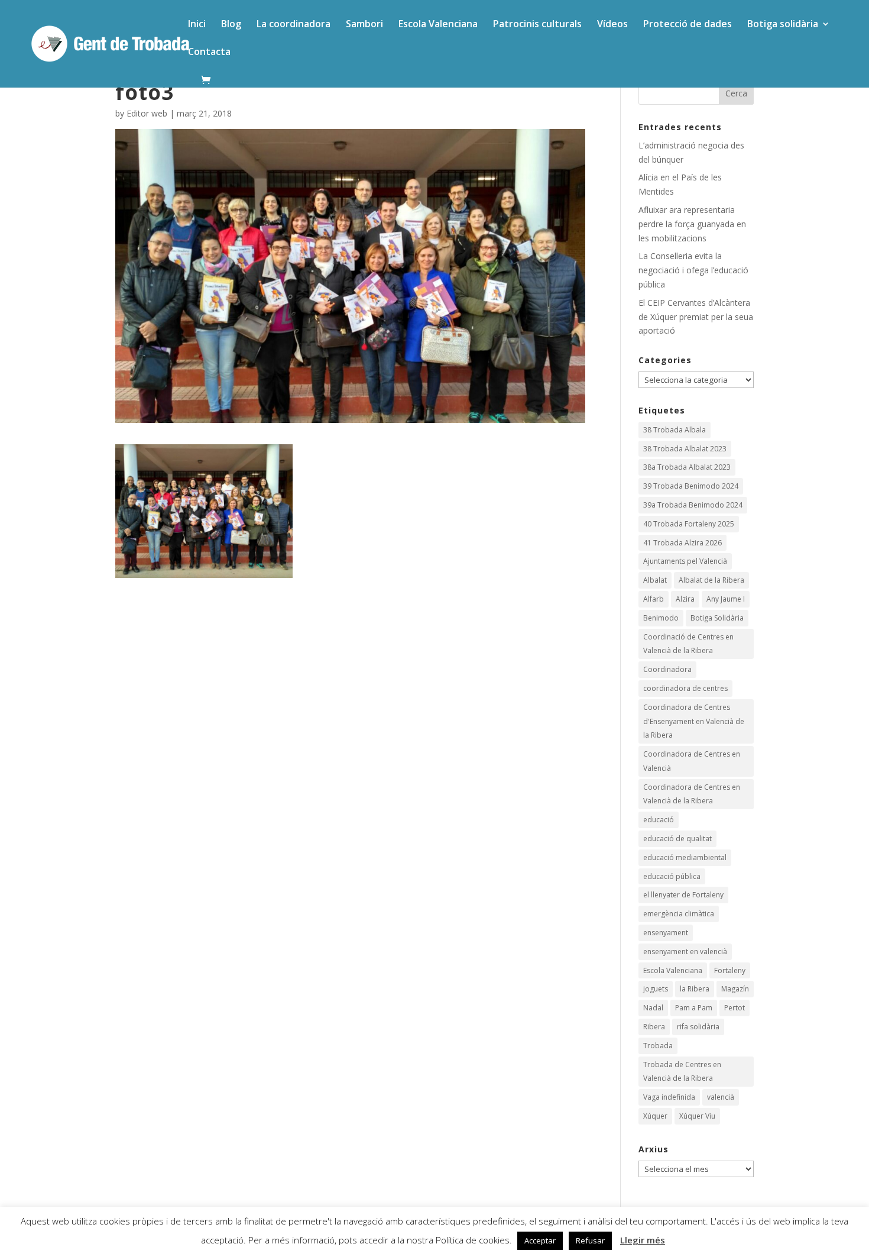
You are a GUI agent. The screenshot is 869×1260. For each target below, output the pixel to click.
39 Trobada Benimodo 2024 (690, 486)
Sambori (364, 25)
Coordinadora (667, 669)
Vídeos (612, 25)
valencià (720, 1097)
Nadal (653, 1008)
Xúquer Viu (697, 1116)
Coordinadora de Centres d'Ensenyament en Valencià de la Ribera (693, 721)
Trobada (658, 1046)
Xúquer (655, 1116)
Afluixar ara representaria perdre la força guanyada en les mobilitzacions (692, 224)
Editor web (147, 113)
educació (658, 820)
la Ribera (694, 989)
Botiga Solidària (717, 618)
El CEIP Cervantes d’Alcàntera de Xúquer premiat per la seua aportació (695, 317)
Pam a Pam (693, 1008)
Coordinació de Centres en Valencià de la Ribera (688, 644)
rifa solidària (698, 1027)
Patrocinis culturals (537, 25)
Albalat (655, 580)
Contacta (209, 52)
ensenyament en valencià (685, 951)
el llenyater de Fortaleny (683, 895)
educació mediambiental (685, 857)
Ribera (654, 1027)
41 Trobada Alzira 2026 (682, 543)
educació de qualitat (677, 838)
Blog (231, 25)
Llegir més (642, 1240)
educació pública (672, 876)
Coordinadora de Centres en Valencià (691, 761)
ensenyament (665, 933)
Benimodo (661, 618)
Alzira (685, 599)
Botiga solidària (782, 25)
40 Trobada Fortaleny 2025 (688, 524)
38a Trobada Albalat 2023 (687, 467)
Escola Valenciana (438, 25)
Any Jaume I (725, 599)
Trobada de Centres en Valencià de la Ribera (682, 1071)
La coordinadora (293, 25)
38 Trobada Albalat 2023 (685, 449)
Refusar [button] (590, 1240)
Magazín (735, 989)
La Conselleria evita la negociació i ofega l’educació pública (693, 270)
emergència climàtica (678, 914)
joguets (655, 989)
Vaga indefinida (669, 1097)
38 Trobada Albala (674, 430)
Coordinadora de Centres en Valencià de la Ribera (691, 794)
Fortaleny (729, 970)
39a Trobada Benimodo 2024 (692, 505)
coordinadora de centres (685, 688)
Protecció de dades (687, 25)
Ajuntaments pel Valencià (685, 561)
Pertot (734, 1008)
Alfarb (653, 599)
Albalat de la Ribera (711, 580)
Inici (197, 25)
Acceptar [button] (540, 1240)
